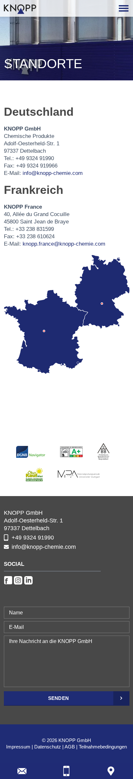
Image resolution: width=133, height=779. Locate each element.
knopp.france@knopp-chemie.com (64, 244)
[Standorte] (111, 771)
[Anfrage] (22, 771)
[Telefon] (67, 771)
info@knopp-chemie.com (53, 173)
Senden (58, 698)
